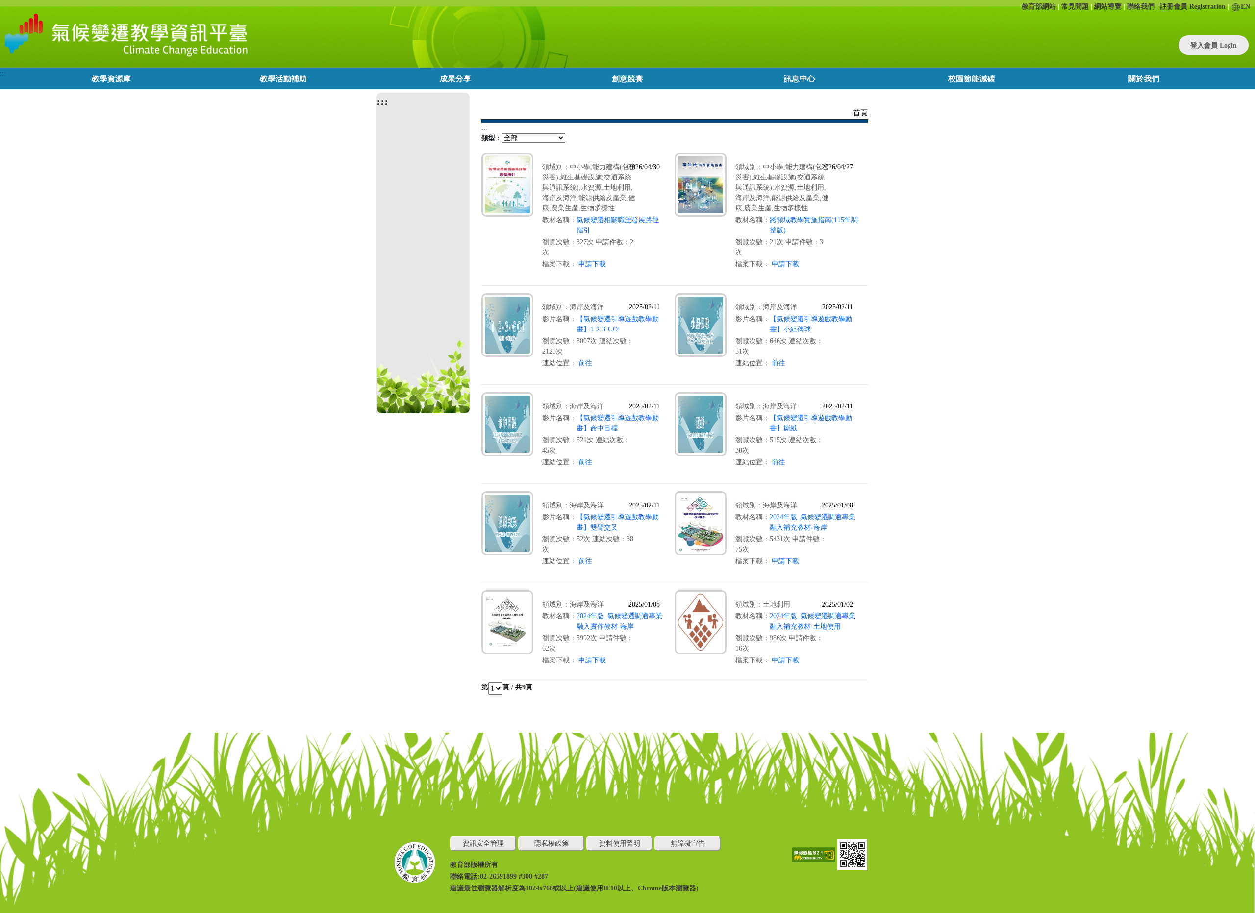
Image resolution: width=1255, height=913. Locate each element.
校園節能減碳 (971, 79)
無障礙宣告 (688, 843)
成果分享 (455, 79)
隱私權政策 (551, 843)
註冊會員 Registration (1193, 6)
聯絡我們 (1141, 6)
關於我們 (1143, 79)
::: (3, 73)
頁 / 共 (512, 687)
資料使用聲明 (619, 843)
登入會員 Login (1213, 45)
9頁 (527, 687)
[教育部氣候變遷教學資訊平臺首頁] (124, 34)
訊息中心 (799, 79)
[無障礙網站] (814, 854)
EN (1245, 6)
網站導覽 (1108, 6)
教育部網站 (1039, 6)
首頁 (860, 113)
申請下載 (592, 264)
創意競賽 (627, 79)
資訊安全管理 (483, 843)
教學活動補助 (283, 79)
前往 (585, 363)
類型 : (490, 138)
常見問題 (1075, 6)
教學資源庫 (111, 79)
